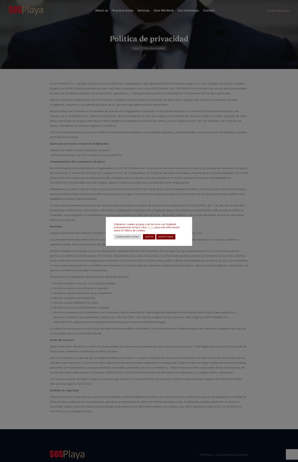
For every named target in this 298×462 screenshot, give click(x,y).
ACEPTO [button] (149, 236)
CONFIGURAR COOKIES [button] (127, 236)
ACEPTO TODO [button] (165, 236)
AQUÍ (150, 227)
